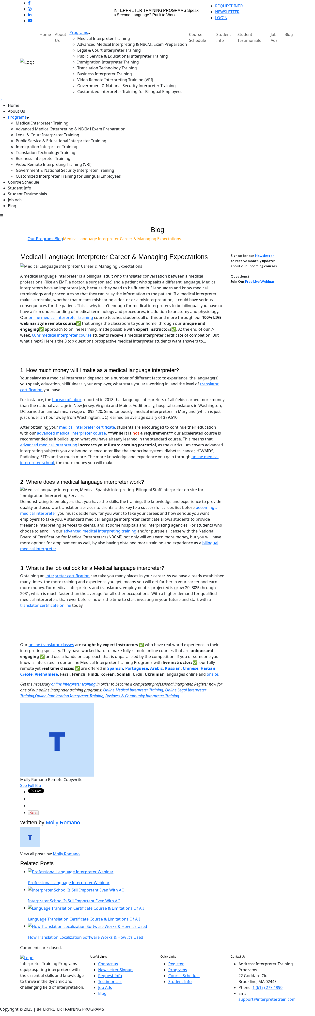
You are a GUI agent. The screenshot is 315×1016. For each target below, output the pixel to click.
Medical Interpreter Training (103, 38)
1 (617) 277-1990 (267, 987)
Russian (173, 668)
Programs (78, 32)
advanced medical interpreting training (99, 531)
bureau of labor (66, 399)
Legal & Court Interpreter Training (109, 50)
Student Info (223, 37)
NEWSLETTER (227, 12)
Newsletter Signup (115, 969)
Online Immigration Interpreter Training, (69, 696)
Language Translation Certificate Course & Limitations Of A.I (84, 919)
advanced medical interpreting (48, 445)
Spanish (115, 668)
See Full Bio (30, 785)
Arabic (156, 668)
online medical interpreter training (61, 317)
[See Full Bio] (44, 785)
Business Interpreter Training (104, 74)
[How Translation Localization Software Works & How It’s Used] (87, 926)
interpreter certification (68, 575)
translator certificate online (45, 605)
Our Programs (41, 238)
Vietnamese (46, 674)
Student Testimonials (249, 37)
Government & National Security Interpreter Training (126, 85)
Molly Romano (63, 822)
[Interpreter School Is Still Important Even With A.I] (76, 889)
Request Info (110, 975)
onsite (212, 674)
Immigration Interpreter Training (108, 62)
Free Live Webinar (259, 281)
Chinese (190, 668)
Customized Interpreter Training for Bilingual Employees (129, 91)
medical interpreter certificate (87, 427)
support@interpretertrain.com (267, 999)
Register (176, 964)
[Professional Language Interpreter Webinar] (70, 871)
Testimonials (110, 981)
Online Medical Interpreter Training (133, 690)
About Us (60, 37)
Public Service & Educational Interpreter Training (122, 56)
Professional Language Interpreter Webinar (69, 882)
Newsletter (264, 255)
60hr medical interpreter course (62, 335)
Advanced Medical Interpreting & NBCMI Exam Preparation (132, 44)
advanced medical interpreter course (71, 433)
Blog (288, 34)
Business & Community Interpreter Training (142, 696)
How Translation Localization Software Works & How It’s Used (85, 937)
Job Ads (274, 37)
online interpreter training (73, 684)
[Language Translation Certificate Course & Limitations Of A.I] (86, 907)
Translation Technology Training (107, 68)
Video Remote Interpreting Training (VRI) (115, 79)
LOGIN (221, 17)
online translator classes (51, 644)
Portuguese (136, 668)
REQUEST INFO (229, 6)
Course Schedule (197, 37)
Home (45, 34)
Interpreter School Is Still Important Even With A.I (74, 901)
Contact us (108, 964)
